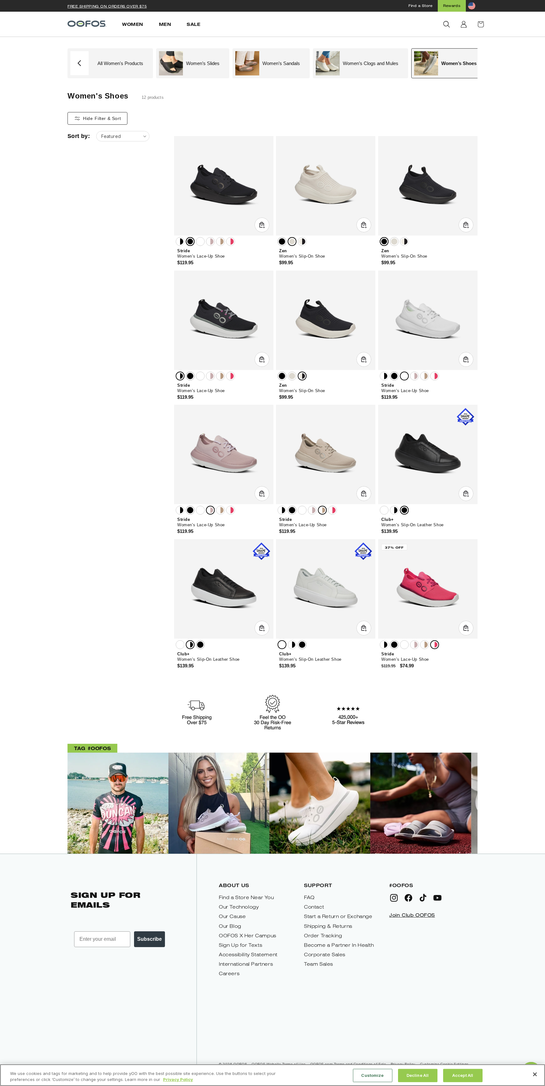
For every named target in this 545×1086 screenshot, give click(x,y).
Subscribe (149, 939)
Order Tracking (323, 936)
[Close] (535, 1074)
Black (190, 241)
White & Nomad (220, 241)
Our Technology (239, 907)
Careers (229, 973)
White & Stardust (210, 241)
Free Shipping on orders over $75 (107, 6)
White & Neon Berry (230, 241)
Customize (372, 1075)
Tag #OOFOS (92, 748)
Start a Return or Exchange (338, 916)
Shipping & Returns (328, 926)
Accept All (462, 1075)
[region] (272, 1075)
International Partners (246, 964)
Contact (314, 907)
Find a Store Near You (246, 897)
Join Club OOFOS (412, 915)
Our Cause (232, 916)
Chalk (292, 241)
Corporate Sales (324, 955)
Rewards (451, 5)
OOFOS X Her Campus (247, 936)
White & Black (180, 241)
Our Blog (230, 926)
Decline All (418, 1075)
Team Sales (318, 964)
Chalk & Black (302, 241)
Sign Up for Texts (240, 945)
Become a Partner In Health (339, 945)
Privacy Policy (178, 1079)
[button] (447, 24)
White (200, 241)
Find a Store (420, 5)
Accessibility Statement (248, 955)
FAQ (309, 897)
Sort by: (78, 136)
